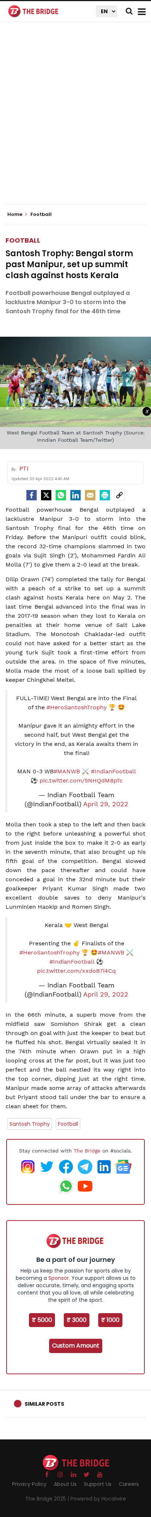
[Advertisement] (75, 119)
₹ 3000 (76, 1320)
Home (15, 214)
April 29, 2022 (105, 804)
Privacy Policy (29, 1484)
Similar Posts (44, 1404)
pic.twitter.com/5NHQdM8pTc (81, 780)
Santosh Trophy (30, 1124)
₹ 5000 (42, 1320)
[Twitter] (46, 495)
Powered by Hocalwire (98, 1498)
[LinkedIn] (75, 495)
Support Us (97, 1484)
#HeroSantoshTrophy (77, 707)
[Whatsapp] (60, 495)
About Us (65, 1484)
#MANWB (67, 771)
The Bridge (87, 1151)
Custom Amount (75, 1345)
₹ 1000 (110, 1320)
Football (22, 240)
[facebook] (31, 495)
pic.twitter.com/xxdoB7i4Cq (76, 970)
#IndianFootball (113, 771)
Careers (129, 1484)
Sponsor (58, 1278)
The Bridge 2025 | (47, 1498)
